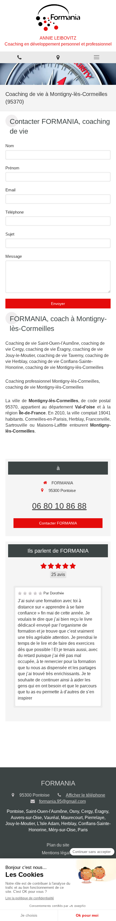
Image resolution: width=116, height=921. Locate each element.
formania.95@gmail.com (62, 801)
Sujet (9, 234)
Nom (9, 145)
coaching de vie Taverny (60, 355)
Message (13, 256)
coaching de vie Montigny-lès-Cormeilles (64, 367)
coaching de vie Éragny (48, 349)
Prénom (12, 168)
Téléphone (14, 212)
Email (10, 190)
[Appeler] (19, 57)
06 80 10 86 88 (59, 505)
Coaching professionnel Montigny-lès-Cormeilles (52, 381)
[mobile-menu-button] (96, 57)
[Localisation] (58, 57)
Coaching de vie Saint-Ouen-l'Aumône (42, 343)
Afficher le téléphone (85, 795)
